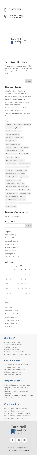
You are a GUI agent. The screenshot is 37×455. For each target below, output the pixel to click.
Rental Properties (11, 200)
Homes (17, 157)
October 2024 (9, 317)
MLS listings (21, 173)
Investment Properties (12, 167)
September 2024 (11, 320)
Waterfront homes (11, 203)
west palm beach (11, 206)
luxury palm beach (21, 170)
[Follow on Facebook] (12, 440)
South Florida (21, 200)
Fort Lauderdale (23, 154)
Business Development (12, 137)
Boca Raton (27, 124)
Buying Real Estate (11, 141)
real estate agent (11, 186)
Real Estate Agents (23, 186)
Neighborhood (24, 177)
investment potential (24, 164)
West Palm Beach (11, 257)
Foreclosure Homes (11, 154)
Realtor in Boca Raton (12, 196)
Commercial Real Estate (13, 144)
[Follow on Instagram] (24, 440)
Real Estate (20, 183)
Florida (21, 150)
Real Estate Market (24, 190)
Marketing (8, 244)
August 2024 (9, 323)
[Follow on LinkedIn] (18, 440)
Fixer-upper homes (11, 150)
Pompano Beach (10, 247)
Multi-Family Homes (11, 177)
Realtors (22, 196)
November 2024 (10, 314)
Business (8, 238)
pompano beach (10, 183)
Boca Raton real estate (12, 134)
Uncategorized (10, 254)
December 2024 (10, 311)
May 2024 (8, 326)
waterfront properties (25, 203)
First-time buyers (23, 147)
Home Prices (9, 157)
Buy (22, 137)
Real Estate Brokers (11, 190)
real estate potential (12, 193)
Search (28, 81)
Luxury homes (10, 170)
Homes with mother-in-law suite (15, 160)
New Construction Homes (13, 180)
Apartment (9, 124)
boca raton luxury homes (13, 128)
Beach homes (18, 124)
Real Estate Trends (25, 193)
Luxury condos (25, 167)
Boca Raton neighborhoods (13, 131)
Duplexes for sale (11, 147)
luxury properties (11, 173)
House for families (11, 164)
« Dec (7, 302)
